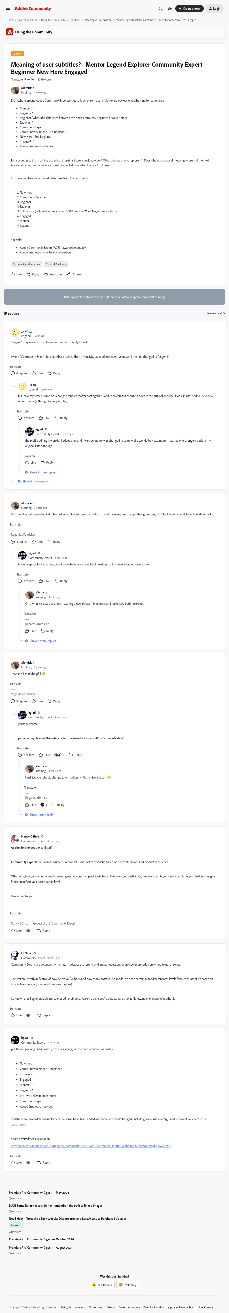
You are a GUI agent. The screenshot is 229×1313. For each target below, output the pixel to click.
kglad (39, 429)
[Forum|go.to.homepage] (32, 8)
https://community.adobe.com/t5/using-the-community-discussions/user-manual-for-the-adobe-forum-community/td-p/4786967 (91, 1146)
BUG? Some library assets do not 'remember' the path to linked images (55, 1205)
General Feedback (56, 264)
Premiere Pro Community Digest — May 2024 (39, 1192)
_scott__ (26, 331)
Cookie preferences (129, 1307)
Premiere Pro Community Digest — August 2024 (40, 1247)
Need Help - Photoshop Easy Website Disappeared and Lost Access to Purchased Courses (68, 1218)
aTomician (27, 87)
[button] (8, 10)
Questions (75, 20)
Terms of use (96, 1307)
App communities (27, 20)
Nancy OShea (30, 836)
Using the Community (53, 20)
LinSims (26, 953)
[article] (114, 353)
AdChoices (207, 1307)
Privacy (111, 1307)
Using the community (73, 1307)
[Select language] (170, 8)
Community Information (26, 264)
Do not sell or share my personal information (168, 1307)
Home (10, 20)
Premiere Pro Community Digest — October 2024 (41, 1239)
